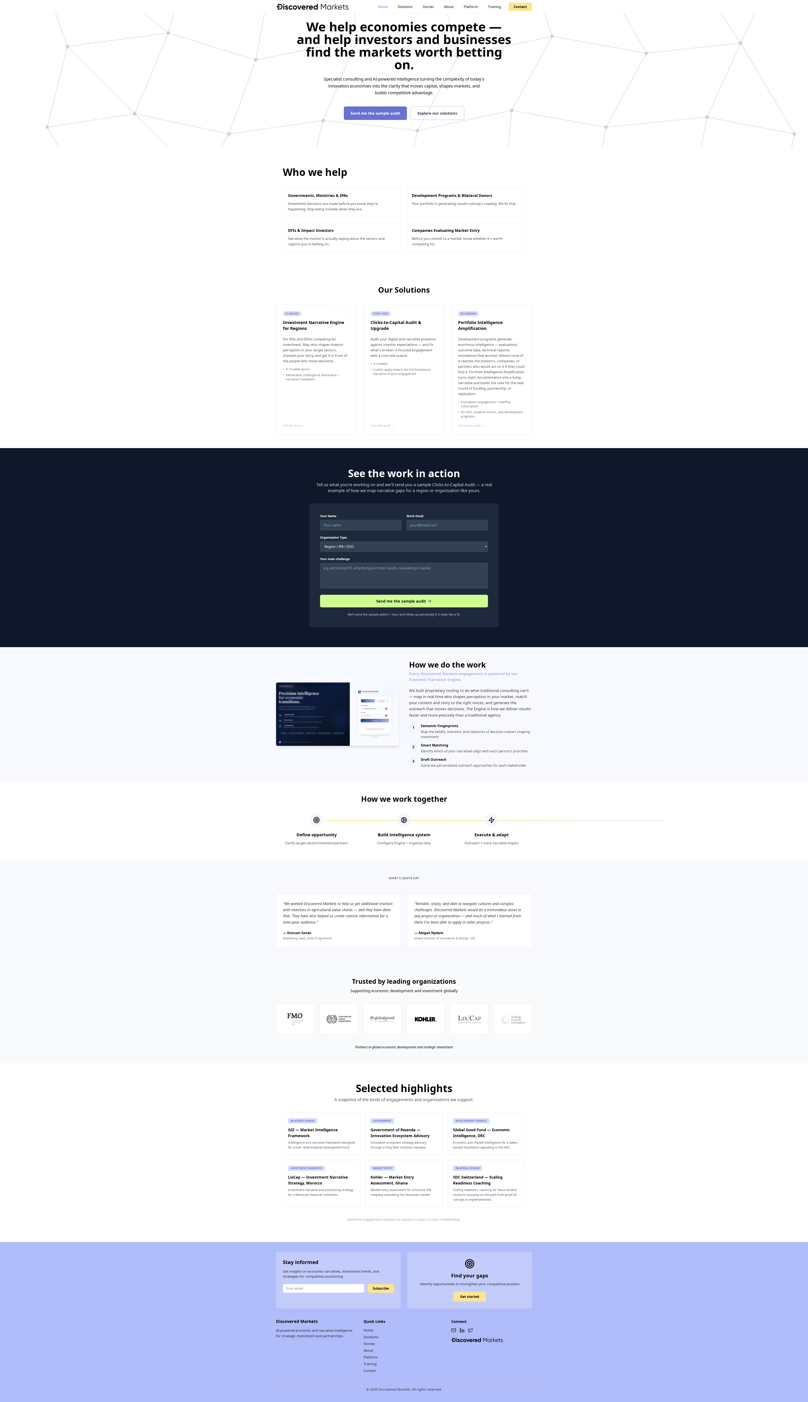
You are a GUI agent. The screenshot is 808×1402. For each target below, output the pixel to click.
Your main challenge (335, 559)
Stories (428, 6)
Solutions (405, 6)
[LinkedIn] (462, 1330)
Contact (520, 6)
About (449, 6)
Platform (471, 6)
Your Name (328, 516)
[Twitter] (470, 1330)
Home (383, 6)
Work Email (415, 516)
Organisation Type (333, 537)
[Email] (453, 1330)
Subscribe (381, 1288)
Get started (469, 1296)
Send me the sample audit (375, 113)
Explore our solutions (437, 113)
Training (494, 6)
